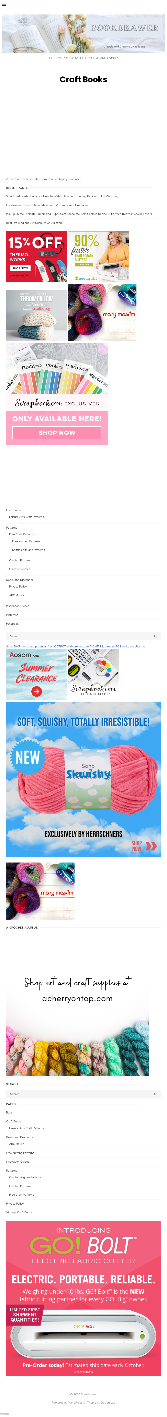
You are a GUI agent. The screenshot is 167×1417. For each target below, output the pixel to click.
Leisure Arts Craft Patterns (26, 517)
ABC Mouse (16, 595)
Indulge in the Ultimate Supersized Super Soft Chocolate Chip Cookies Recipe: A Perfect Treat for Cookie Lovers (79, 214)
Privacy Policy (18, 587)
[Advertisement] (40, 142)
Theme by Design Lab (101, 1403)
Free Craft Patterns (21, 534)
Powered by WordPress (67, 1403)
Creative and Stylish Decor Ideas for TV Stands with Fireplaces (47, 205)
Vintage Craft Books (19, 1212)
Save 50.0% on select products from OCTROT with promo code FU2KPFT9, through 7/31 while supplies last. (76, 646)
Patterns (11, 528)
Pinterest (12, 615)
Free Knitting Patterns (26, 541)
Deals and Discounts (19, 580)
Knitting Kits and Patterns (28, 550)
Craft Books (13, 510)
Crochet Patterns (20, 560)
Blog (9, 1112)
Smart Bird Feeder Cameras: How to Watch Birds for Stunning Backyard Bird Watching (62, 196)
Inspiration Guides (17, 606)
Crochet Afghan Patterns (25, 1177)
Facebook (12, 624)
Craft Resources (19, 569)
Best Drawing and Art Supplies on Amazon (34, 223)
